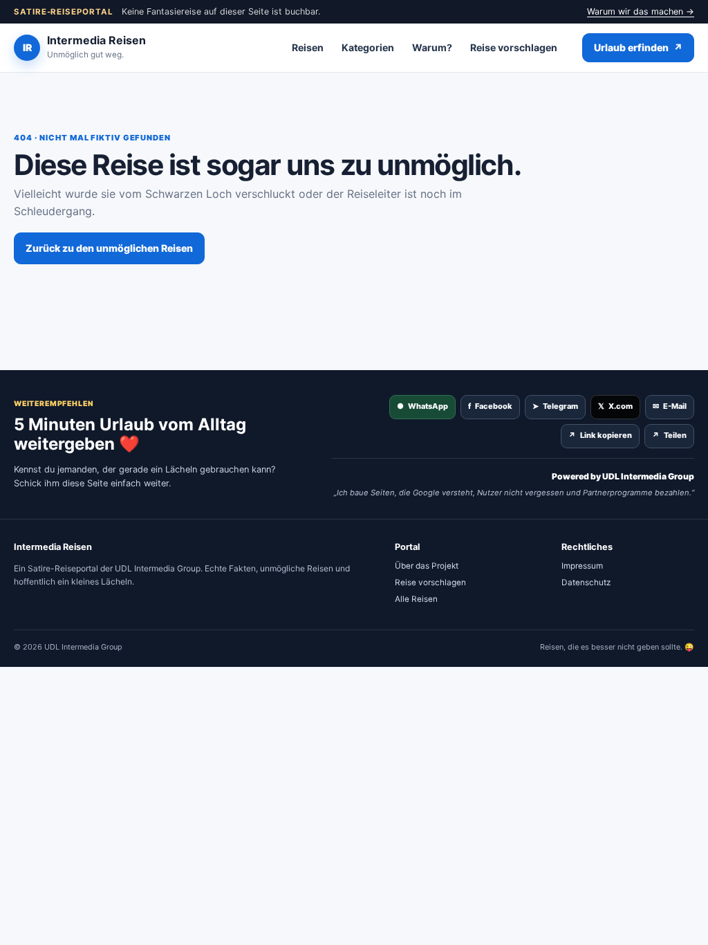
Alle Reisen (416, 599)
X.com (615, 406)
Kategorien (368, 47)
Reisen (308, 47)
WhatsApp (422, 406)
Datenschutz (586, 582)
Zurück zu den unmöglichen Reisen (109, 248)
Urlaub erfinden (638, 47)
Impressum (582, 566)
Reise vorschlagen (513, 47)
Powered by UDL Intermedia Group (623, 476)
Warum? (432, 47)
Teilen (669, 435)
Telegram (555, 406)
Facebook (490, 406)
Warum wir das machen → (640, 11)
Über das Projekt (426, 566)
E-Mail (670, 406)
